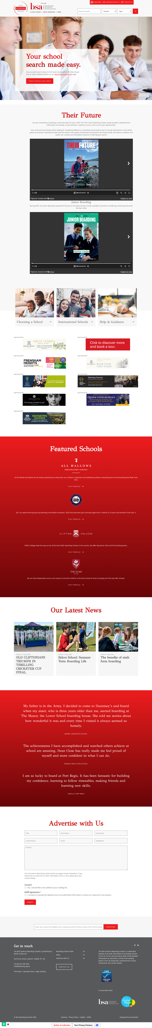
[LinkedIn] (138, 945)
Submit (30, 902)
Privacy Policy (73, 1017)
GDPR (89, 1017)
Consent (28, 885)
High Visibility (41, 971)
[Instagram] (135, 945)
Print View (17, 971)
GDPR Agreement (32, 892)
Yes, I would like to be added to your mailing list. (47, 887)
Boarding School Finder (63, 74)
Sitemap (64, 1017)
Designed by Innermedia (129, 1017)
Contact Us (64, 967)
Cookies (82, 1017)
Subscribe (110, 927)
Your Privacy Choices (83, 1025)
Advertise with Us (62, 958)
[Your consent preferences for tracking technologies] (8, 1024)
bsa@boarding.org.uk (22, 966)
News (58, 955)
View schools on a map (40, 81)
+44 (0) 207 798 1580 (21, 964)
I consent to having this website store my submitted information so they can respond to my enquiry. (69, 895)
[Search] (136, 2)
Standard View (28, 971)
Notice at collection (62, 1025)
